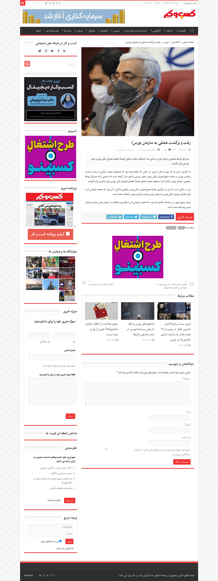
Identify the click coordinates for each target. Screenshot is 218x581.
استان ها (67, 31)
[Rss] (59, 3)
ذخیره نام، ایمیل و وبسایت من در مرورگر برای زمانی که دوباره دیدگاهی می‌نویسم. (162, 452)
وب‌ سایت (186, 437)
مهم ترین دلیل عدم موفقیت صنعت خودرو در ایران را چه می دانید (54, 459)
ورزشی (80, 31)
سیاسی (116, 31)
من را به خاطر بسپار (50, 541)
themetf (28, 575)
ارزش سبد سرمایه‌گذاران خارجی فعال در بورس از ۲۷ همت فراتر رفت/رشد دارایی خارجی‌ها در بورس (176, 331)
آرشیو (38, 31)
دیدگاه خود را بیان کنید (146, 150)
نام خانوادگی (45, 341)
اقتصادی (181, 31)
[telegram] (46, 3)
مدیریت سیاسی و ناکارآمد (61, 473)
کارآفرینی (157, 31)
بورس (166, 42)
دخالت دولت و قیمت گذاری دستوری (56, 468)
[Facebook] (57, 3)
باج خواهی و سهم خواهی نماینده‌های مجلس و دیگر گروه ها (53, 481)
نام (188, 412)
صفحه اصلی (192, 30)
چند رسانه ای (52, 31)
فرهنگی (91, 31)
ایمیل (187, 424)
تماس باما (148, 3)
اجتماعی (104, 31)
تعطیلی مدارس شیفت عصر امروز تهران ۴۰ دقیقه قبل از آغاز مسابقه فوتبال (171, 284)
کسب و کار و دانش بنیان (136, 31)
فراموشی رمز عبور (64, 548)
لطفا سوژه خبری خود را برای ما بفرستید (57, 375)
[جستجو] (22, 3)
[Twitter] (53, 3)
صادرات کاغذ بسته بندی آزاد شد (100, 283)
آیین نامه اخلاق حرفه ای (170, 3)
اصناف (169, 31)
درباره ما (157, 3)
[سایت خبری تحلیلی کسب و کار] (179, 13)
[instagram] (50, 3)
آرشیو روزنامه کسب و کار (47, 234)
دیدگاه (187, 379)
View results (54, 500)
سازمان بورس (171, 227)
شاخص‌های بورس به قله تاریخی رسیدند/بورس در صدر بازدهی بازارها (140, 329)
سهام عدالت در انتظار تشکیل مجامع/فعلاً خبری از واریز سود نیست (101, 329)
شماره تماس (69, 350)
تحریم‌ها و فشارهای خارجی (61, 488)
